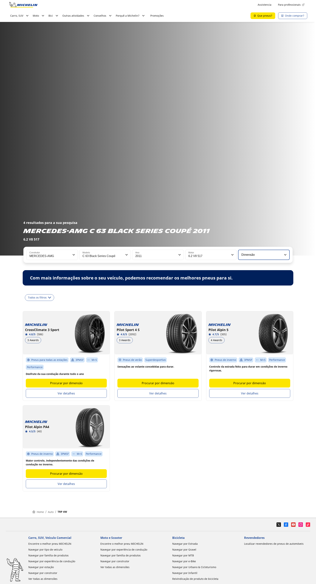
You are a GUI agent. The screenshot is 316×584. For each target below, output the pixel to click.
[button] (73, 255)
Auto (51, 512)
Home (40, 512)
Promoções (157, 15)
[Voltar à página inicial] (23, 4)
